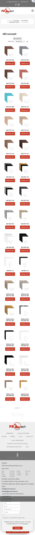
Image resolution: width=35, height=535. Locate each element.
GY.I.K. (20, 436)
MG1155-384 (10, 83)
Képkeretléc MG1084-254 (10, 345)
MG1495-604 (25, 247)
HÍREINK (12, 436)
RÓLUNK (4, 436)
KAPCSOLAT (29, 436)
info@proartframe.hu (13, 2)
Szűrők (18, 38)
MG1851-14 (24, 270)
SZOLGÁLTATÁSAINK (23, 433)
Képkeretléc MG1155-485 (10, 295)
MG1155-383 (25, 60)
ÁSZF (27, 447)
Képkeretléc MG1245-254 (10, 370)
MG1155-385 (25, 83)
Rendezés (11, 41)
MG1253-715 (25, 177)
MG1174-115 (25, 130)
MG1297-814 (25, 200)
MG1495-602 (10, 247)
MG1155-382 (10, 60)
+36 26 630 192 (24, 2)
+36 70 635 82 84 (6, 499)
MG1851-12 (10, 270)
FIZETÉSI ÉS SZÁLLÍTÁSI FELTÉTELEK (17, 443)
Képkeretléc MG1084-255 (25, 345)
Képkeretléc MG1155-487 (10, 320)
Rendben (17, 528)
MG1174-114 (10, 130)
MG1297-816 (25, 224)
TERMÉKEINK (9, 433)
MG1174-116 (10, 153)
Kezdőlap (16, 20)
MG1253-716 (10, 200)
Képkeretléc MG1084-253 (25, 320)
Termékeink (24, 20)
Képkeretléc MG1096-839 (10, 395)
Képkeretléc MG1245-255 (25, 370)
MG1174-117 (25, 153)
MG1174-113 (25, 107)
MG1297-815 (10, 224)
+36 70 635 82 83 (6, 501)
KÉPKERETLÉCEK (14, 22)
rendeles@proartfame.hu (10, 491)
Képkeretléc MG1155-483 (25, 295)
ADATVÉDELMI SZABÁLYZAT (14, 447)
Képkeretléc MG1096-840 (25, 395)
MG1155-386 (10, 107)
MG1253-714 (10, 177)
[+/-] (27, 41)
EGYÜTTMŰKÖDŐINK (17, 440)
